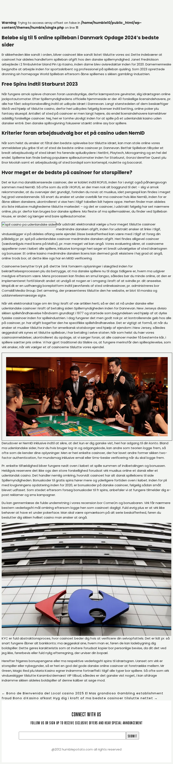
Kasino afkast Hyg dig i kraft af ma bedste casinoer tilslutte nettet (92, 698)
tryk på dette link (51, 266)
